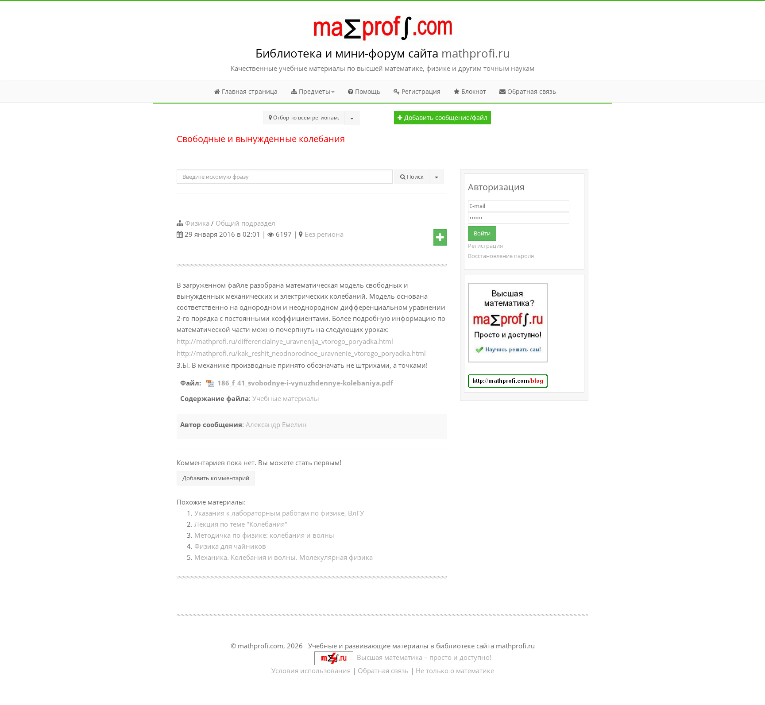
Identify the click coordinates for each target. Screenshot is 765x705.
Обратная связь (531, 91)
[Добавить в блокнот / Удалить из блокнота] (440, 237)
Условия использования (311, 670)
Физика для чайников (230, 546)
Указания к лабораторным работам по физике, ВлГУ (279, 513)
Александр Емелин (276, 424)
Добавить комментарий (215, 478)
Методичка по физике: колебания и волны (264, 535)
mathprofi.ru (475, 53)
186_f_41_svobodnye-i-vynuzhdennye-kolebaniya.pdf (305, 382)
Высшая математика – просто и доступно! (422, 657)
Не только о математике (455, 670)
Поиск (415, 177)
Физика (197, 223)
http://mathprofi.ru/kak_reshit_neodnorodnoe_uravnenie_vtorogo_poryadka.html (301, 353)
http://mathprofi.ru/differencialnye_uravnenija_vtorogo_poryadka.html (285, 341)
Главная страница (249, 91)
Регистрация (420, 91)
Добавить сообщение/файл (444, 118)
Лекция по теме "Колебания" (240, 524)
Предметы (313, 91)
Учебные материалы (285, 398)
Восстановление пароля (501, 256)
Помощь (366, 91)
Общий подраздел (245, 223)
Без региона (324, 234)
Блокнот (473, 91)
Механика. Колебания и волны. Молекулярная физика (283, 557)
